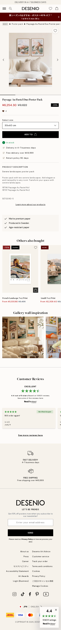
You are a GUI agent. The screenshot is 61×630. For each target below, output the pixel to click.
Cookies (36, 571)
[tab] (7, 94)
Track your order (40, 561)
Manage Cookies (40, 586)
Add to (28, 134)
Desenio (39, 622)
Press (26, 556)
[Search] (10, 8)
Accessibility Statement (17, 571)
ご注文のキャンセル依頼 (42, 581)
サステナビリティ (21, 566)
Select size (7, 120)
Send (30, 532)
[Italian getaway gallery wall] (23, 337)
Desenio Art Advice (41, 551)
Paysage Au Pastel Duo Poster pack (44, 24)
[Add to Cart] (35, 290)
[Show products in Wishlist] (50, 8)
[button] (49, 617)
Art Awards (23, 576)
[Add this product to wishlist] (55, 30)
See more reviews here (30, 435)
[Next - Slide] (57, 60)
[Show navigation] (4, 8)
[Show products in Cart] (57, 8)
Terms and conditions (42, 566)
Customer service (40, 556)
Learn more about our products (30, 204)
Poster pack (17, 24)
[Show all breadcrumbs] (5, 24)
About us (24, 551)
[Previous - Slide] (3, 60)
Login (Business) (21, 581)
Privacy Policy (27, 539)
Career (25, 561)
